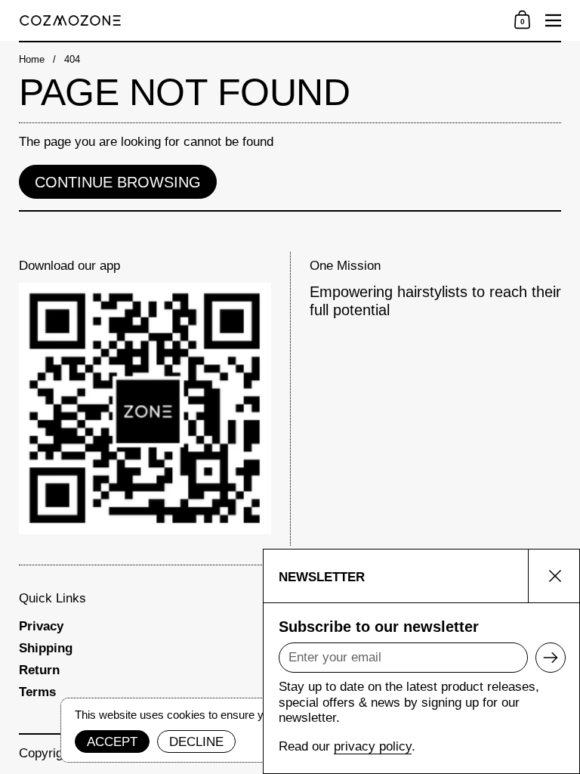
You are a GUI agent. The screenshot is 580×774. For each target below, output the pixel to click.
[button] (522, 20)
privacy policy (373, 746)
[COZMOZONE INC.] (258, 20)
